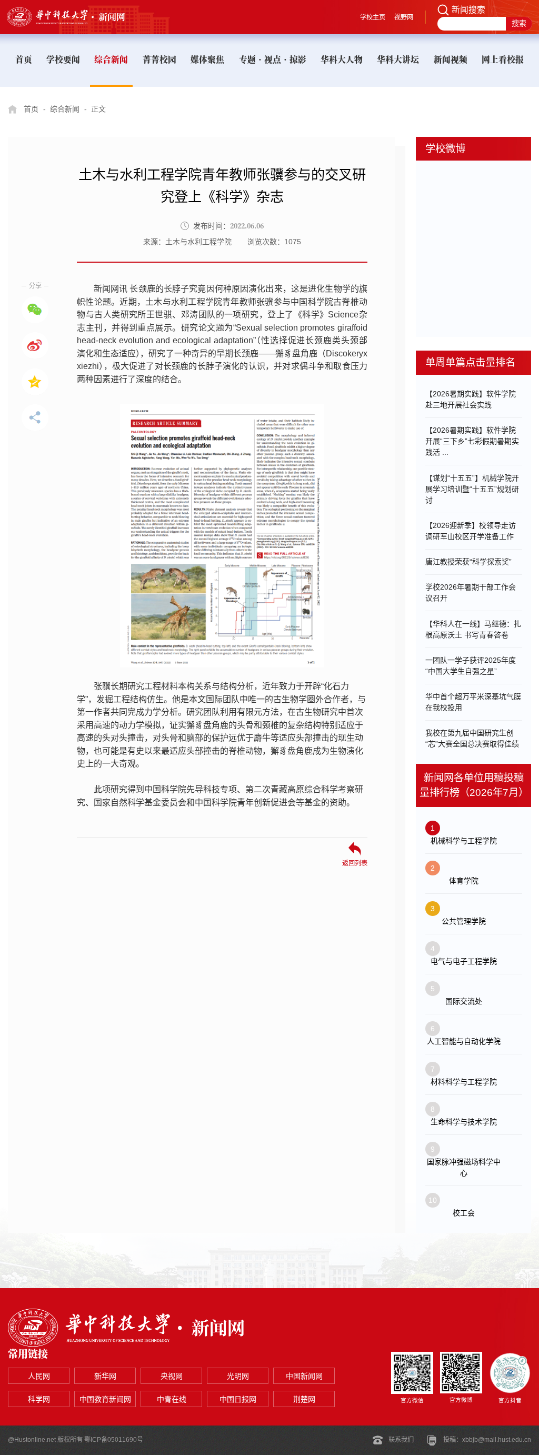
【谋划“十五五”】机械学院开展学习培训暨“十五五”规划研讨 (472, 489)
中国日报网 (237, 1399)
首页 (31, 109)
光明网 (238, 1376)
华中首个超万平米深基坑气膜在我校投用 (473, 702)
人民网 (39, 1376)
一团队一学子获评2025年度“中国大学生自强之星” (470, 665)
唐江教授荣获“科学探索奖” (468, 561)
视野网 (403, 17)
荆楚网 (304, 1399)
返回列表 (354, 863)
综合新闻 (64, 109)
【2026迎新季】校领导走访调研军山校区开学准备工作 (470, 531)
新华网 (105, 1376)
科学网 (39, 1399)
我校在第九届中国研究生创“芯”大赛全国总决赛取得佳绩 (472, 738)
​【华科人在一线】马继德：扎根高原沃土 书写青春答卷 (473, 629)
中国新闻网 (304, 1376)
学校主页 (372, 17)
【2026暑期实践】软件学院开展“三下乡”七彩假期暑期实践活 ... (472, 441)
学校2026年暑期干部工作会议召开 (470, 592)
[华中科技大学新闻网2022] (76, 16)
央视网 (172, 1376)
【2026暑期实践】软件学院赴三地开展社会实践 (470, 399)
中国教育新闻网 (105, 1399)
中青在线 (171, 1399)
